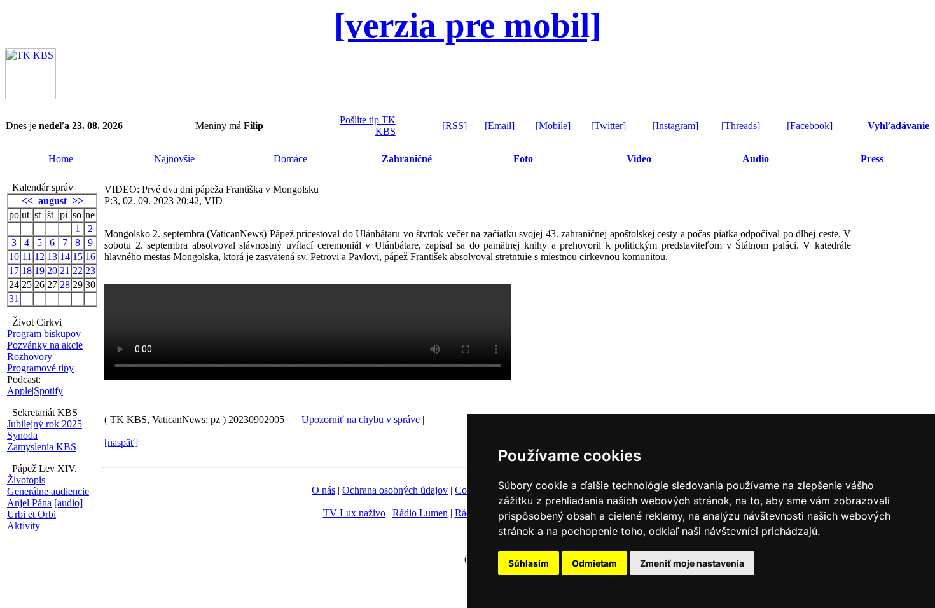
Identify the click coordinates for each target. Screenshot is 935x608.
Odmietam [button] (594, 563)
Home (60, 158)
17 (14, 270)
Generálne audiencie (48, 491)
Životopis (26, 479)
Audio (755, 158)
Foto (523, 158)
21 (65, 270)
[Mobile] (553, 125)
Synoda (22, 435)
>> (77, 200)
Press (872, 158)
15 (78, 256)
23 (90, 270)
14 (65, 256)
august (52, 200)
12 (39, 256)
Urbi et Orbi (31, 514)
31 (14, 298)
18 (27, 270)
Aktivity (23, 525)
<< (27, 200)
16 (90, 256)
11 (27, 256)
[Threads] (740, 125)
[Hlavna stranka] (30, 95)
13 (52, 256)
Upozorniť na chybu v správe (360, 419)
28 (65, 284)
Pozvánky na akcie (45, 345)
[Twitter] (608, 125)
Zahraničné (407, 158)
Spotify (48, 390)
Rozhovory (29, 356)
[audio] (68, 502)
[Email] (500, 125)
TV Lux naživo (354, 513)
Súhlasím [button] (528, 563)
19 (39, 270)
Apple (19, 390)
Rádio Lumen (420, 513)
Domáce (290, 158)
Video (639, 158)
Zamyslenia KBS (41, 446)
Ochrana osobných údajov (395, 490)
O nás (323, 490)
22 (78, 270)
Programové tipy (40, 368)
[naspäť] (121, 442)
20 (52, 270)
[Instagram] (675, 125)
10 (14, 256)
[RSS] (454, 125)
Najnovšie (174, 158)
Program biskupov (44, 333)
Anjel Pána (29, 502)
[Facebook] (810, 125)
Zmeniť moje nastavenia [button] (692, 563)
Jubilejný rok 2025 (44, 423)
